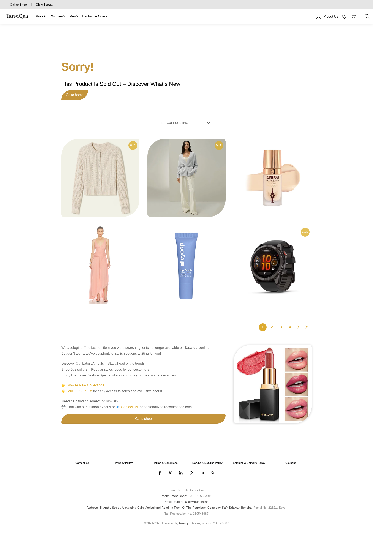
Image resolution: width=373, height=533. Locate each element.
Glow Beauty (44, 4)
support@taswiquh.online (191, 501)
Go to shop (143, 419)
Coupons (290, 463)
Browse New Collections (85, 385)
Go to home (75, 95)
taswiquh (185, 523)
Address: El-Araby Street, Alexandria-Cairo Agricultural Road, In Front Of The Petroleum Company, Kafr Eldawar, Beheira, (170, 507)
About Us (331, 16)
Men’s (74, 16)
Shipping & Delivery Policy (249, 463)
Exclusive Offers (94, 16)
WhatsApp (179, 496)
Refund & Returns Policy (207, 463)
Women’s (58, 16)
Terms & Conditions (165, 463)
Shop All (41, 16)
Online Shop (18, 4)
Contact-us (82, 463)
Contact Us (129, 407)
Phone (165, 496)
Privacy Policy (124, 463)
